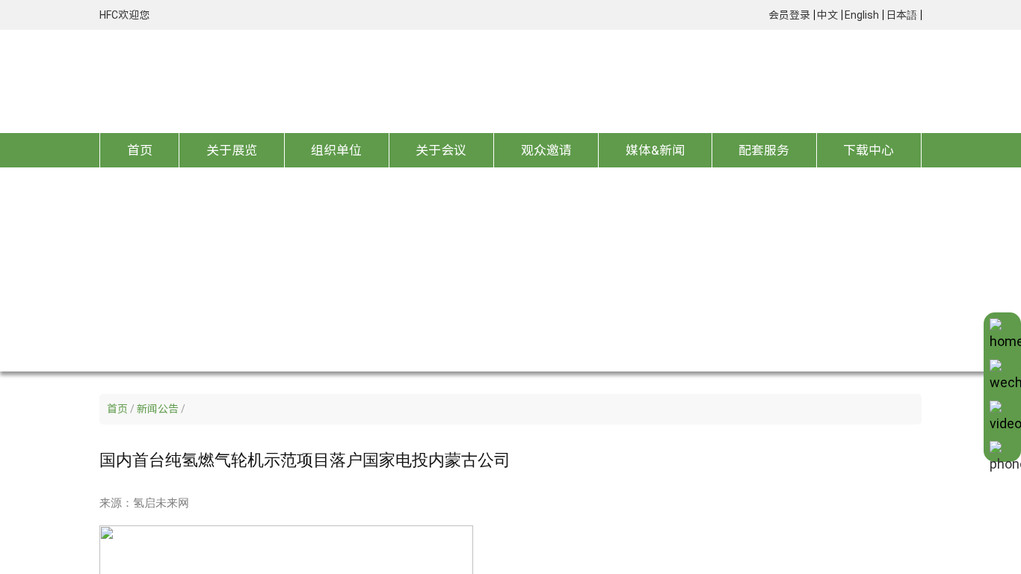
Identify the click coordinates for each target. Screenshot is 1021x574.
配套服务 (763, 150)
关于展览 (231, 150)
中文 (827, 15)
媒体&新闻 (655, 150)
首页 (139, 150)
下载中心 (868, 150)
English (862, 15)
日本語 (901, 15)
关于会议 (441, 150)
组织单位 (336, 150)
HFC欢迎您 (124, 15)
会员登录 (789, 15)
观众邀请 (546, 150)
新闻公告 (158, 409)
